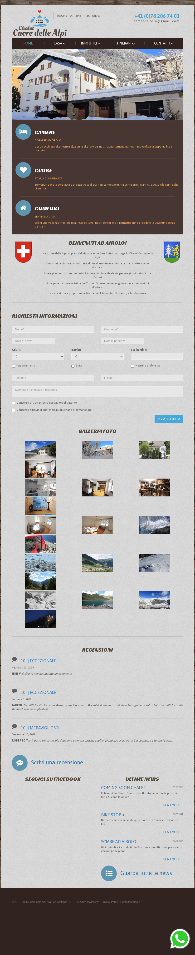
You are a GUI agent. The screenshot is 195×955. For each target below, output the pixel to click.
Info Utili (89, 43)
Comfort (47, 208)
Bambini (77, 349)
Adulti (16, 349)
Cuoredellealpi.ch (130, 902)
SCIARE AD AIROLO (118, 841)
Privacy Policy (110, 902)
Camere (45, 132)
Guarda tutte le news (146, 873)
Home (28, 43)
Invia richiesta (169, 419)
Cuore (43, 170)
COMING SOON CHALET (123, 787)
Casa (58, 43)
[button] (19, 84)
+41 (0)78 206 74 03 (157, 16)
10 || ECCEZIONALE (38, 660)
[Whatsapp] (180, 939)
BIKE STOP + (113, 814)
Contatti (162, 43)
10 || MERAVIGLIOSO (40, 727)
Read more (171, 805)
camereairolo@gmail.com (157, 21)
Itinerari (124, 43)
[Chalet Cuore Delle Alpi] (97, 21)
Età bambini (139, 349)
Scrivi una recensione (57, 762)
